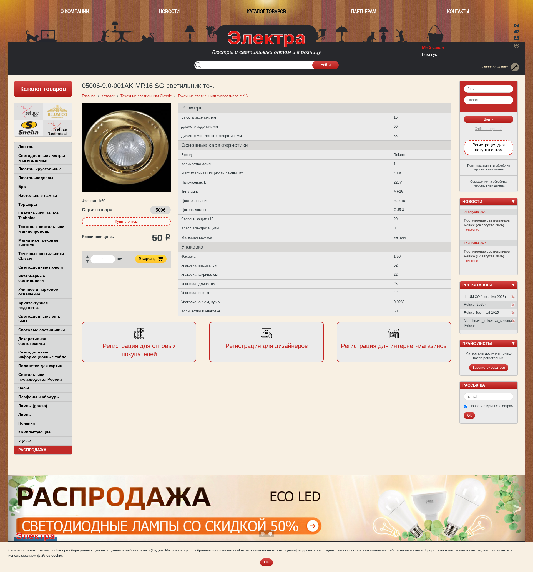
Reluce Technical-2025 (481, 313)
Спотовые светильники (41, 330)
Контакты (458, 11)
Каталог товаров (266, 11)
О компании (75, 11)
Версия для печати (516, 45)
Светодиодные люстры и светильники (41, 157)
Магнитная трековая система (38, 242)
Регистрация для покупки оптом (488, 147)
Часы (23, 388)
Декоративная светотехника (32, 341)
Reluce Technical (57, 128)
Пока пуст (430, 54)
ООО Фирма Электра (266, 44)
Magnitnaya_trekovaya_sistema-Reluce (488, 323)
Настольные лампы (37, 195)
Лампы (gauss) (32, 405)
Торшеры (27, 204)
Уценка (25, 441)
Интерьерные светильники (31, 278)
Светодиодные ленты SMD (39, 318)
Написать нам (516, 30)
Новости (169, 11)
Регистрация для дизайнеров (266, 345)
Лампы (25, 414)
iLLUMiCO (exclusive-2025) (485, 297)
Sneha (28, 128)
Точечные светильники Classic (41, 255)
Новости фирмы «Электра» (491, 406)
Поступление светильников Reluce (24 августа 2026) (487, 223)
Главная (516, 24)
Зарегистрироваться (488, 368)
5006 (160, 210)
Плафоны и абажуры (39, 397)
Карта (516, 37)
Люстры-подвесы (35, 177)
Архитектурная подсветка (33, 305)
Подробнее (471, 229)
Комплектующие (34, 432)
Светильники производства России (40, 377)
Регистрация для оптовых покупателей (139, 350)
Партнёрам (363, 11)
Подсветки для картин (40, 365)
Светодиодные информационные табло (42, 354)
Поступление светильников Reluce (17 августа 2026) (487, 254)
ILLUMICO (57, 111)
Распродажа (32, 450)
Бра (22, 186)
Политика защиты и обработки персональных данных (488, 167)
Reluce (28, 111)
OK (266, 562)
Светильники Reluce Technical (38, 215)
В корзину (147, 259)
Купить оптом (126, 221)
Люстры (26, 146)
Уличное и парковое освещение (38, 291)
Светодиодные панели (40, 267)
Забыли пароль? (488, 129)
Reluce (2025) (475, 305)
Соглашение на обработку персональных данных (488, 183)
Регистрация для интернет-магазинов (394, 345)
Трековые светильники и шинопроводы (41, 229)
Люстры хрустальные (40, 169)
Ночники (26, 423)
